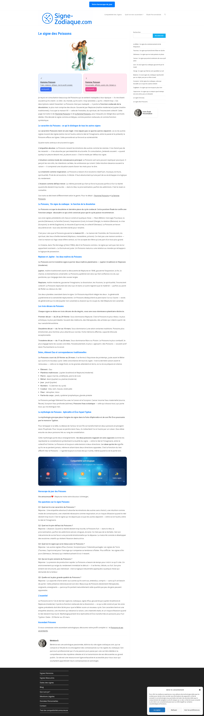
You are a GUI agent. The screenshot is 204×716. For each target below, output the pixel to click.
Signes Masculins (47, 678)
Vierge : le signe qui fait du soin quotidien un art (148, 71)
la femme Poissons (83, 114)
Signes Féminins (46, 673)
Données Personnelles (49, 701)
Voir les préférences (192, 710)
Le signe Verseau (138, 98)
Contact (43, 706)
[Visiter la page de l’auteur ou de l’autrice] (42, 643)
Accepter (157, 710)
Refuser (174, 710)
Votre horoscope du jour (102, 4)
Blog (42, 687)
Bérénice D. (54, 640)
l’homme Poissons (62, 114)
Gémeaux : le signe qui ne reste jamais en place (148, 54)
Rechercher (137, 32)
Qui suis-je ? (45, 692)
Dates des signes (47, 682)
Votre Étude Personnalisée (147, 113)
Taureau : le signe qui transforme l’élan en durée (149, 50)
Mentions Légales (47, 696)
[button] (200, 690)
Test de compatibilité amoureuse (54, 710)
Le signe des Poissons (140, 102)
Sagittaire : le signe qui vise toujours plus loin (147, 87)
